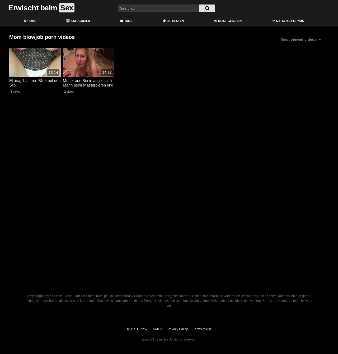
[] (207, 8)
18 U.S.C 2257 (137, 329)
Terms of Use (202, 329)
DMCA (157, 329)
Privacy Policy (178, 329)
